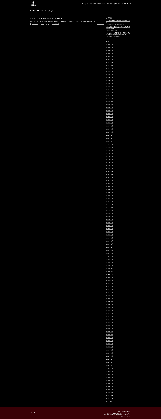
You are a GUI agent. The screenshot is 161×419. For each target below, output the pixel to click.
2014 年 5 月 (109, 283)
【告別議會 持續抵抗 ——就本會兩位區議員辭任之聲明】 (118, 27)
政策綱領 (110, 4)
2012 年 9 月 (109, 338)
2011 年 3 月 (109, 383)
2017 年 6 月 (109, 189)
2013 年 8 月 (109, 307)
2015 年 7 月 (109, 253)
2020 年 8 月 (109, 74)
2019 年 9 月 (109, 108)
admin (42, 24)
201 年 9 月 (109, 401)
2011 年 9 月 (109, 368)
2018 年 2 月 (109, 165)
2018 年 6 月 (109, 153)
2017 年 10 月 (109, 177)
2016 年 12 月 (109, 205)
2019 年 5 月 (109, 120)
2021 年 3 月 (109, 53)
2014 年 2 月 (109, 292)
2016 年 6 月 (109, 223)
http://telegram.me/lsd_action (121, 413)
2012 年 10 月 (109, 335)
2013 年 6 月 (109, 313)
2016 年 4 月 (109, 229)
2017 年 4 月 (109, 195)
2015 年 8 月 (109, 250)
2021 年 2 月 (109, 56)
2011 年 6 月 (109, 374)
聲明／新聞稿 (55, 24)
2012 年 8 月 (109, 341)
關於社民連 (101, 4)
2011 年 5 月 (109, 377)
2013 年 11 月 (109, 301)
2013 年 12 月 (109, 298)
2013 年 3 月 (109, 323)
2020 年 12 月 (109, 62)
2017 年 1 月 (109, 201)
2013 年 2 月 (109, 326)
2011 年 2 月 (109, 386)
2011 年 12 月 (109, 359)
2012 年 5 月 (109, 344)
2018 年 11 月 (109, 138)
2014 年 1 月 (109, 295)
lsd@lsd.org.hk (126, 411)
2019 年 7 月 (109, 114)
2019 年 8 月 (109, 111)
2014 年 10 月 (109, 274)
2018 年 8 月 (109, 147)
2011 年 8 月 (109, 371)
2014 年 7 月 (109, 277)
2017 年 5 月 (109, 192)
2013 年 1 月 (109, 329)
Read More (100, 24)
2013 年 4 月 (109, 320)
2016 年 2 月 (109, 235)
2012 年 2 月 (109, 353)
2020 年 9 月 (109, 71)
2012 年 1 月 (109, 356)
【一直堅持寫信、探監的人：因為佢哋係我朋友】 (118, 21)
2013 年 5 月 (109, 317)
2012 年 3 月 (109, 350)
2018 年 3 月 (109, 162)
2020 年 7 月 (109, 77)
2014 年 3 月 (109, 289)
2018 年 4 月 (109, 159)
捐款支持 (125, 4)
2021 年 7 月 (109, 44)
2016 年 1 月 (109, 238)
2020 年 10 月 (109, 68)
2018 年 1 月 (109, 168)
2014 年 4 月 (109, 286)
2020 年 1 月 (109, 96)
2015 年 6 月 (109, 256)
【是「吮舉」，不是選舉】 (113, 36)
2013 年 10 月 (109, 304)
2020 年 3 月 (109, 89)
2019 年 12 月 (109, 99)
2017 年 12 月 (109, 171)
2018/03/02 (35, 24)
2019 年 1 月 (109, 132)
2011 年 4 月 (109, 380)
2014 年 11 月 (109, 271)
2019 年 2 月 (109, 129)
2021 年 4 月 (109, 50)
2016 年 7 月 (109, 220)
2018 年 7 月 (109, 150)
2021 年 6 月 (109, 47)
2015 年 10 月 (109, 247)
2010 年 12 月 (109, 392)
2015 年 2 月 (109, 262)
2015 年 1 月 (109, 265)
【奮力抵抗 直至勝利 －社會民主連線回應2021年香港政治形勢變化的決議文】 (118, 33)
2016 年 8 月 (109, 217)
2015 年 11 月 (109, 244)
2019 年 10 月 (109, 105)
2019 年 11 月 (109, 102)
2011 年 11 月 (109, 362)
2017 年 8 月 (109, 183)
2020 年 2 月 (109, 93)
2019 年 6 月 (109, 117)
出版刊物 (93, 4)
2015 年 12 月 (109, 241)
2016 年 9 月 (109, 214)
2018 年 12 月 (109, 135)
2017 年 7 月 (109, 186)
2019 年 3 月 (109, 126)
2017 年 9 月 (109, 180)
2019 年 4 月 (109, 123)
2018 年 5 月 (109, 156)
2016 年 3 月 (109, 232)
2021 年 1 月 (109, 59)
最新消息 (85, 4)
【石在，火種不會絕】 (112, 30)
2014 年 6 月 (109, 280)
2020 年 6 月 (109, 80)
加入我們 (117, 4)
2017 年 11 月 (109, 174)
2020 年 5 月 (109, 83)
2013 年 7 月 (109, 310)
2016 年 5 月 (109, 226)
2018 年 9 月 (109, 144)
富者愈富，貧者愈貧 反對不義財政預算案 (46, 18)
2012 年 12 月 (109, 332)
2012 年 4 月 (109, 347)
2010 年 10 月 (109, 398)
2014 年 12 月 (109, 268)
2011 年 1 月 (109, 389)
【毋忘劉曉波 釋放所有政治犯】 (115, 24)
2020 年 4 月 (109, 86)
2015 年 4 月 (109, 259)
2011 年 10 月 (109, 365)
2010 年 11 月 (109, 395)
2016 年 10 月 (109, 211)
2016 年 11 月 (109, 208)
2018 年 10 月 (109, 141)
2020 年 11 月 (109, 65)
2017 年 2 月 (109, 198)
